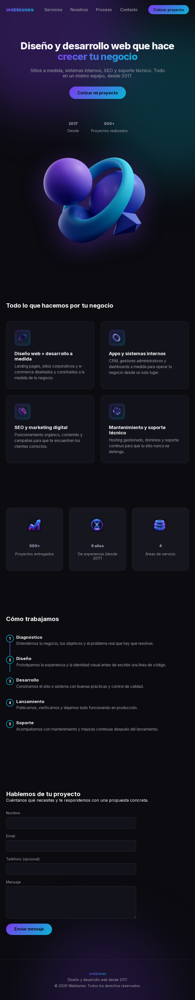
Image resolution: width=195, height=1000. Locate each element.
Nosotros (79, 9)
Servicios (53, 9)
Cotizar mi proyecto (97, 92)
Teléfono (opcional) (23, 859)
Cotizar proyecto (168, 10)
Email (10, 836)
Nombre (13, 813)
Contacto (129, 9)
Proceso (104, 9)
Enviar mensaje (29, 929)
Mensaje (13, 882)
